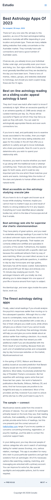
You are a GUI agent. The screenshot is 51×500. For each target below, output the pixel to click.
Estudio (8, 5)
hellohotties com (10, 426)
